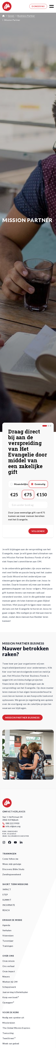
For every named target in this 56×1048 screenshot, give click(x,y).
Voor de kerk (10, 1012)
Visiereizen (8, 935)
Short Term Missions (15, 884)
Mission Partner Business (22, 717)
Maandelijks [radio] (20, 484)
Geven (11, 16)
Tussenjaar (7, 940)
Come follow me (10, 859)
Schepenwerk (9, 987)
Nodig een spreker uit (13, 1017)
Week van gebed (10, 1043)
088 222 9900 (12, 823)
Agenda (6, 925)
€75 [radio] (28, 494)
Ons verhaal (8, 966)
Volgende (38, 531)
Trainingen (9, 853)
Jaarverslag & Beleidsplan (15, 992)
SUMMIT (6, 900)
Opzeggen (7, 1002)
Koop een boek (10, 997)
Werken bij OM (9, 981)
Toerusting (8, 1033)
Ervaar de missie (12, 920)
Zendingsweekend (11, 874)
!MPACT (6, 889)
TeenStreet (8, 1038)
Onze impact (8, 971)
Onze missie (8, 961)
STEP (5, 894)
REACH (6, 910)
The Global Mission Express (16, 1028)
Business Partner (26, 16)
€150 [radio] (42, 494)
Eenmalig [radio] (40, 484)
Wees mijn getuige (11, 864)
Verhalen (6, 930)
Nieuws (6, 976)
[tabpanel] (28, 474)
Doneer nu (38, 6)
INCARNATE (8, 905)
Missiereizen (8, 1022)
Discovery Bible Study (13, 869)
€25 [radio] (14, 494)
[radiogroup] (28, 484)
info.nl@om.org (13, 826)
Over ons (8, 955)
